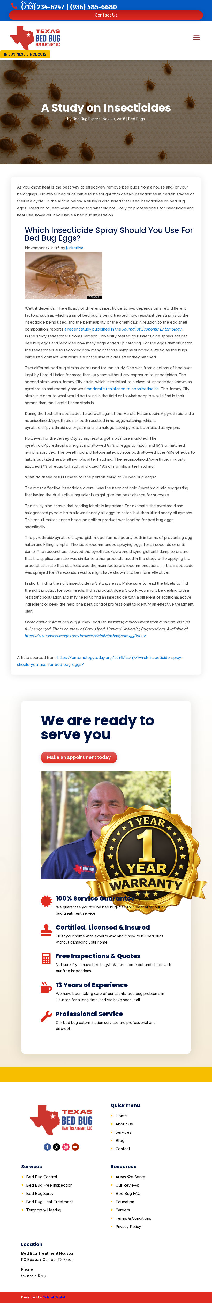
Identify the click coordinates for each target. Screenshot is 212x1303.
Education (125, 1201)
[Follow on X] (56, 1147)
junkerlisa (74, 248)
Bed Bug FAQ (128, 1193)
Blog (120, 1140)
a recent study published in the (123, 329)
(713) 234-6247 (42, 7)
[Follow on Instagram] (66, 1147)
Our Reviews (127, 1185)
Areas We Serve (130, 1177)
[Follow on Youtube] (75, 1147)
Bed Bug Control (41, 1177)
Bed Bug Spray (40, 1193)
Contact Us (106, 15)
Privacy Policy (128, 1226)
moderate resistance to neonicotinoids (123, 389)
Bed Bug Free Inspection (49, 1185)
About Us (124, 1124)
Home (121, 1115)
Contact (123, 1149)
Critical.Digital (54, 1297)
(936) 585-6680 (93, 7)
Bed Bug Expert (86, 119)
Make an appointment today (79, 757)
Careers (123, 1210)
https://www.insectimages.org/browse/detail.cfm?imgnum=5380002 (85, 636)
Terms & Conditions (133, 1218)
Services (124, 1132)
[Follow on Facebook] (47, 1147)
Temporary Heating (43, 1210)
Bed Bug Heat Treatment (49, 1201)
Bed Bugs (136, 119)
